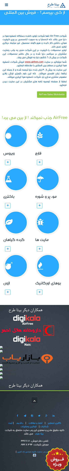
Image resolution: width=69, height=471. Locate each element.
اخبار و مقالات (35, 423)
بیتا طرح (39, 434)
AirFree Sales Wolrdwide (52, 94)
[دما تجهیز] (6, 348)
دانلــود (19, 423)
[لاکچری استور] (7, 371)
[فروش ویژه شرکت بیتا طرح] (57, 460)
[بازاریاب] (27, 360)
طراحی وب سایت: (44, 451)
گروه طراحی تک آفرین (26, 451)
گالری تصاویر (54, 423)
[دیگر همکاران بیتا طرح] (25, 311)
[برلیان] (4, 379)
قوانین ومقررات (29, 426)
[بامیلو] (4, 367)
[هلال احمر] (27, 331)
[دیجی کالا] (27, 321)
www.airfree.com (34, 62)
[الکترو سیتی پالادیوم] (11, 352)
